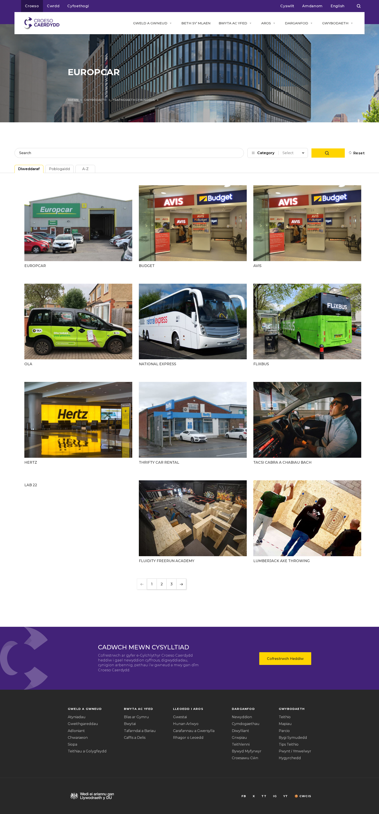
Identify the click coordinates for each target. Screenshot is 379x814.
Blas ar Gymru (136, 717)
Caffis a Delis (134, 738)
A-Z (85, 169)
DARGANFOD (296, 23)
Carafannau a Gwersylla (194, 731)
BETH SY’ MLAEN (196, 23)
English (338, 6)
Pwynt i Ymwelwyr (295, 751)
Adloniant (76, 731)
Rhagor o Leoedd (188, 738)
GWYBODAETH (335, 23)
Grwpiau (239, 738)
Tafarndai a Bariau (140, 731)
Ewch (328, 153)
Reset (359, 153)
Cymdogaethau (245, 724)
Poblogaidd (59, 169)
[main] (189, 407)
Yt (285, 796)
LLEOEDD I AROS (188, 709)
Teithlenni (241, 744)
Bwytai (130, 724)
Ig (275, 796)
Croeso (32, 6)
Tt (263, 796)
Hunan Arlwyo (185, 724)
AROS (266, 23)
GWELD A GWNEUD (150, 23)
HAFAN (73, 100)
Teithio (285, 717)
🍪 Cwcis (303, 796)
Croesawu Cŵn (245, 758)
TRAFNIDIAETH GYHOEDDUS (133, 100)
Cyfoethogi (78, 6)
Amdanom (312, 6)
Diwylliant (240, 731)
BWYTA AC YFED (233, 23)
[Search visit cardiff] (359, 6)
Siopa (72, 744)
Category (265, 153)
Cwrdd (53, 6)
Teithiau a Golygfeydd (87, 751)
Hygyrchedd (290, 758)
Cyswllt (287, 6)
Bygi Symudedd (293, 738)
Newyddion (242, 717)
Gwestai (180, 717)
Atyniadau (77, 717)
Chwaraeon (78, 738)
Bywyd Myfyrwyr (246, 751)
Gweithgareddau (83, 724)
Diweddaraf (29, 169)
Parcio (284, 731)
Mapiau (285, 724)
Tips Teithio (289, 744)
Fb (243, 796)
